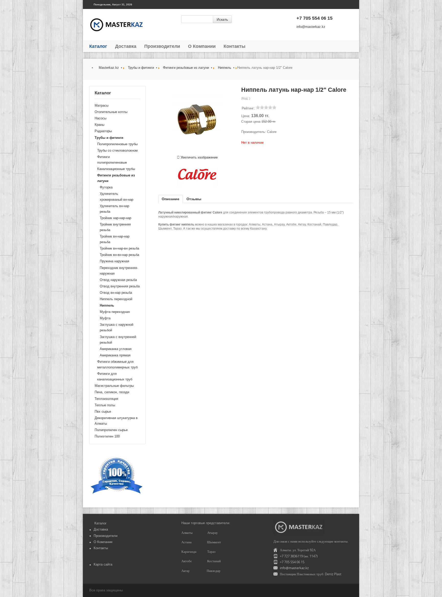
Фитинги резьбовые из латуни (186, 68)
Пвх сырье (103, 411)
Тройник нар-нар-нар (115, 218)
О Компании (202, 46)
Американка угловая (115, 349)
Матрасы (101, 105)
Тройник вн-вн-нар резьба (119, 255)
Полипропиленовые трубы (117, 144)
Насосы (100, 118)
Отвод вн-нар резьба (116, 293)
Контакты (234, 46)
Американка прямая (115, 355)
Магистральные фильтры (114, 386)
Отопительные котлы (111, 112)
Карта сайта (103, 564)
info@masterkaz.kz (310, 27)
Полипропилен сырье (111, 430)
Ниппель (224, 68)
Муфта (105, 318)
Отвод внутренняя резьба (120, 286)
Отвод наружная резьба (118, 280)
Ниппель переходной (116, 299)
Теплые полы (105, 405)
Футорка (106, 187)
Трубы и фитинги (141, 68)
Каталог (98, 46)
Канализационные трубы (116, 169)
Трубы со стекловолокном (117, 150)
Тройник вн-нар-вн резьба (119, 248)
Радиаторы (103, 131)
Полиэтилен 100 (107, 436)
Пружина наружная (114, 261)
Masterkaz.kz (109, 68)
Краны (99, 125)
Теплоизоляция (106, 399)
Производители (162, 46)
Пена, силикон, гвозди (112, 392)
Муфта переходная (115, 312)
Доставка (125, 46)
